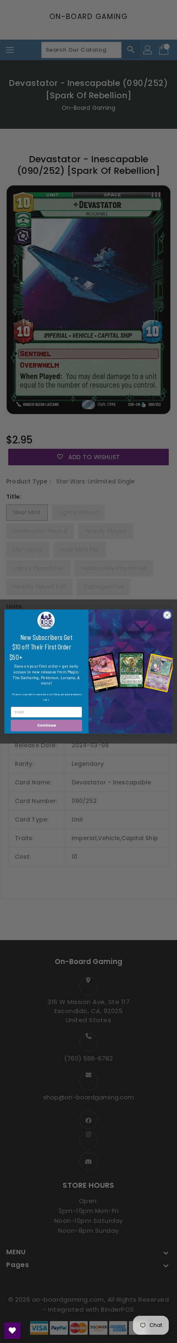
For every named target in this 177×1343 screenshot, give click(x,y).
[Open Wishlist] (12, 1330)
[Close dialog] (167, 614)
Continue (46, 725)
